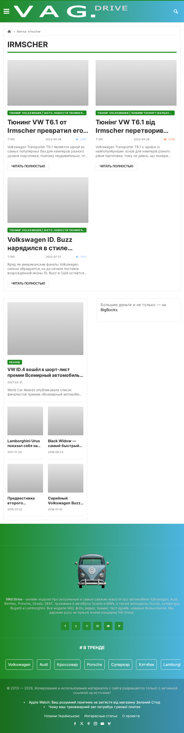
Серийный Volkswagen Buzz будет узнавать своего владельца (65, 501)
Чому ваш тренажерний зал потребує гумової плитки (94, 707)
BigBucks (109, 309)
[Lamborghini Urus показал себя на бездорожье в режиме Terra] (25, 421)
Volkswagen (19, 664)
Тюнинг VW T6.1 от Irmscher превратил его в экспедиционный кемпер (47, 126)
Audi (44, 664)
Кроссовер (67, 664)
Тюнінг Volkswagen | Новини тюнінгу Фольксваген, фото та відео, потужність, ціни (136, 112)
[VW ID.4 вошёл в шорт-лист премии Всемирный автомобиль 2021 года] (45, 328)
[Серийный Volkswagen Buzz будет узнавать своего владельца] (66, 478)
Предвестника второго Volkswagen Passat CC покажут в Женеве (25, 501)
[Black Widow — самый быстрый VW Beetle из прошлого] (66, 421)
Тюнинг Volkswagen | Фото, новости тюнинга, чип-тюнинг (47, 112)
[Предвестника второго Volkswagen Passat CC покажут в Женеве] (25, 478)
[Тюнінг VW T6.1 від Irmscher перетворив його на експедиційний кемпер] (136, 83)
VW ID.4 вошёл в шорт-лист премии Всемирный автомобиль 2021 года (43, 372)
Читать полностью (28, 166)
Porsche (94, 664)
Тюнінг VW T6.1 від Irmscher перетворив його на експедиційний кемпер (132, 126)
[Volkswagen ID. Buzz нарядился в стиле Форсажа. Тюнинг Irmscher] (47, 200)
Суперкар (120, 664)
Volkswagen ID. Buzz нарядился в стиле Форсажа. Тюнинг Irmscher (39, 244)
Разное (14, 362)
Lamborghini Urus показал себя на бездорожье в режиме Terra (23, 443)
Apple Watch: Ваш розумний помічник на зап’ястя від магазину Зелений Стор (94, 702)
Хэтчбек (146, 664)
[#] (75, 723)
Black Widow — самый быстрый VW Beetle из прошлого (63, 443)
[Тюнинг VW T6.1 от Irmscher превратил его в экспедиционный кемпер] (47, 83)
